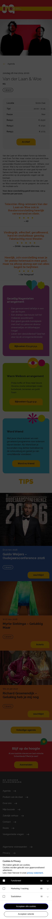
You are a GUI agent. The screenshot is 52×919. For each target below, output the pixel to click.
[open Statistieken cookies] (47, 897)
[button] (27, 880)
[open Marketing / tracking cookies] (47, 889)
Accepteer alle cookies (26, 906)
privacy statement (35, 873)
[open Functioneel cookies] (47, 881)
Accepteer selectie (26, 914)
